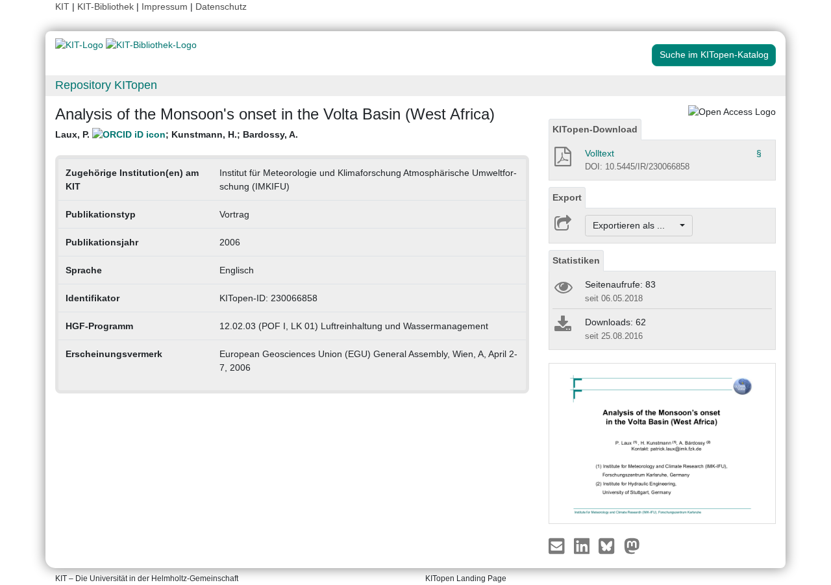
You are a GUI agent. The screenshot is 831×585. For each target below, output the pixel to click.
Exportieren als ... (635, 225)
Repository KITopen (106, 85)
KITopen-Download (595, 129)
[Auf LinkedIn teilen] (583, 545)
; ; (176, 134)
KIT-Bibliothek (106, 6)
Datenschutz (221, 6)
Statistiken (576, 260)
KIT (62, 6)
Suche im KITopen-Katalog (714, 54)
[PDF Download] (561, 160)
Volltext (599, 153)
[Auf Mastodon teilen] (632, 545)
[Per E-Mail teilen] (558, 545)
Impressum (165, 6)
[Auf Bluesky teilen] (610, 545)
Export (567, 197)
